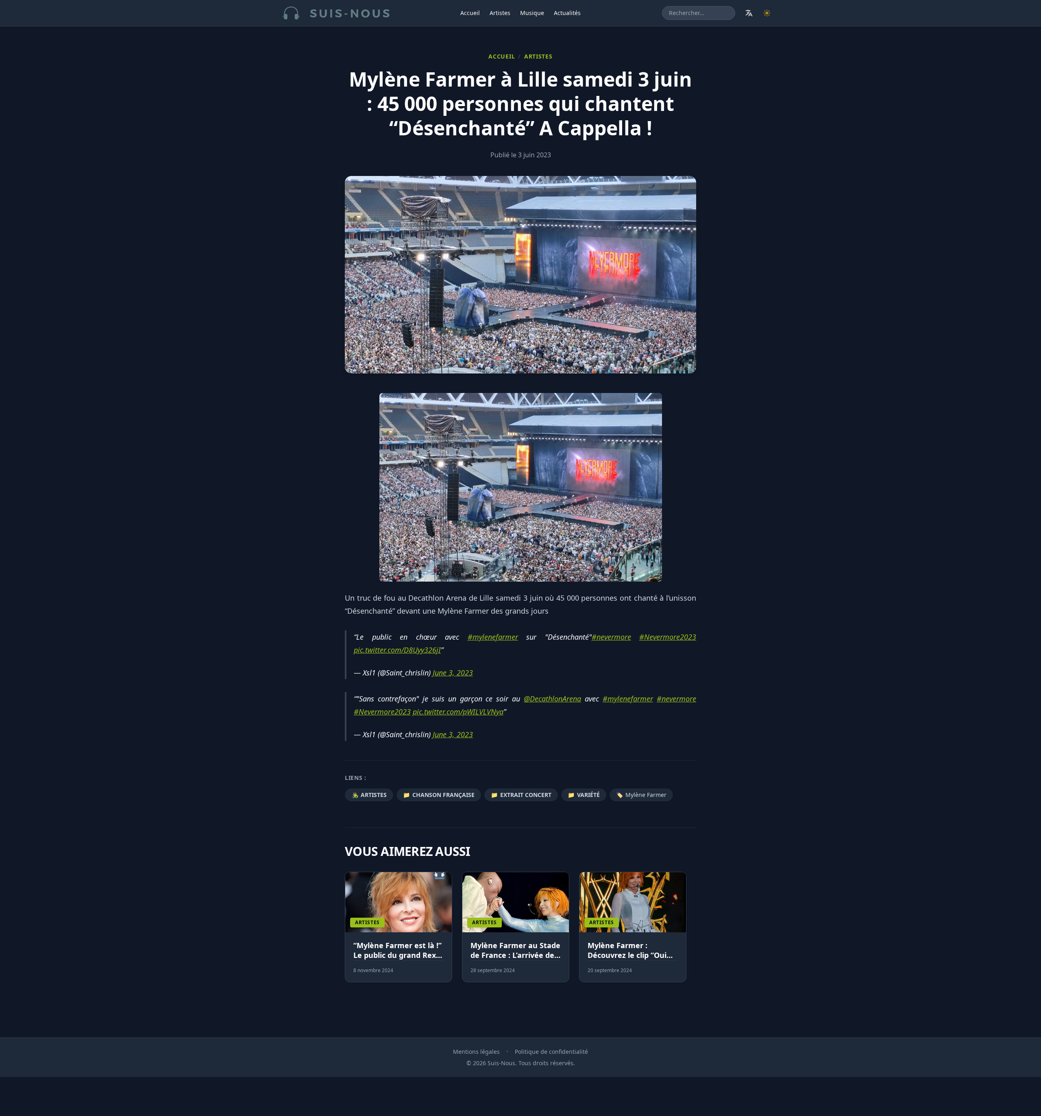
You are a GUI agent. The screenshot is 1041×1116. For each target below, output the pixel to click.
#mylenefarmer (493, 637)
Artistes (500, 13)
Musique (532, 13)
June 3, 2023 (453, 672)
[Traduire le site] (749, 13)
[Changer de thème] (767, 13)
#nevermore (611, 637)
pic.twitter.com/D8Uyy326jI (397, 650)
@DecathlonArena (552, 698)
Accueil (470, 13)
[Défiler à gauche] (348, 932)
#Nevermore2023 (667, 637)
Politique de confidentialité (551, 1051)
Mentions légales (476, 1051)
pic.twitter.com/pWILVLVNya (458, 711)
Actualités (567, 13)
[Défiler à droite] (692, 932)
